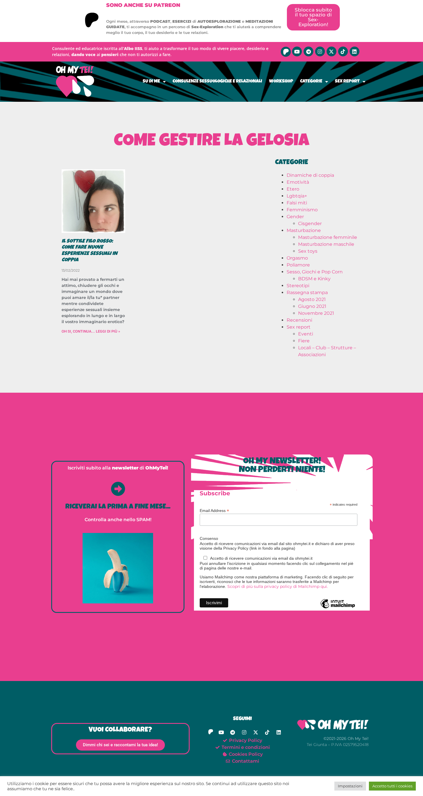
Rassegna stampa (307, 292)
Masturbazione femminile (327, 237)
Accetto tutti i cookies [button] (392, 786)
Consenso (209, 538)
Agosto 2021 (312, 299)
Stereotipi (298, 285)
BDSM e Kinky (314, 278)
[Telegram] (308, 51)
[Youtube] (297, 51)
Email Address (214, 510)
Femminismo (302, 209)
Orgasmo (297, 258)
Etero (293, 189)
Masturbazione (304, 230)
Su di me (151, 81)
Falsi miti (297, 203)
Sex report (347, 81)
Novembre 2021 (316, 313)
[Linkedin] (354, 51)
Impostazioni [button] (350, 786)
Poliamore (298, 265)
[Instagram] (320, 51)
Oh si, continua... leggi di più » (91, 331)
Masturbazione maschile (326, 244)
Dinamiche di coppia (310, 175)
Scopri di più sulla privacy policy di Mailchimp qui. (277, 586)
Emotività (298, 182)
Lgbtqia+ (297, 196)
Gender (295, 216)
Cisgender (310, 223)
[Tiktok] (343, 51)
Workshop (281, 81)
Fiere (304, 341)
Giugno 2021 (312, 306)
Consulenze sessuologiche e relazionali (217, 81)
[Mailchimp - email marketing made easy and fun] (337, 608)
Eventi (305, 334)
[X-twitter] (331, 51)
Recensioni (299, 320)
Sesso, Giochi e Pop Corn (315, 272)
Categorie (311, 81)
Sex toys (307, 251)
